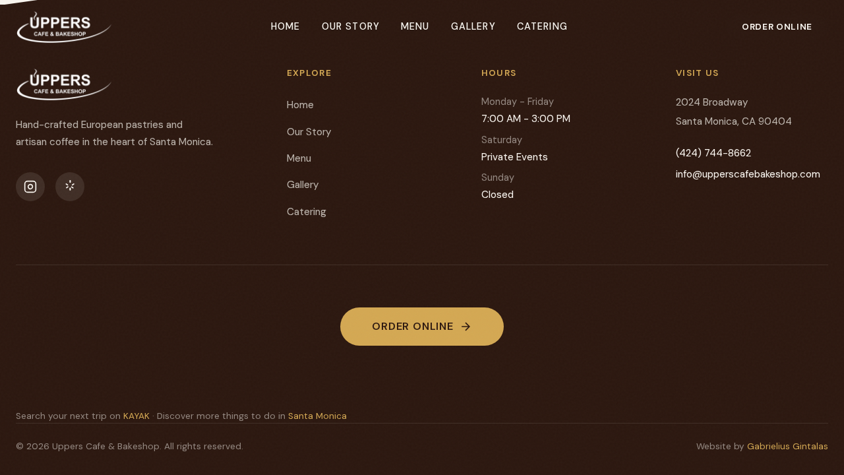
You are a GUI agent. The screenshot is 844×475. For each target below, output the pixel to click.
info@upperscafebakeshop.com (748, 174)
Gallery (473, 26)
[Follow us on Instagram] (30, 186)
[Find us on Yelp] (69, 186)
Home (286, 26)
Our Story (351, 26)
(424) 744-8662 (713, 153)
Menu (415, 26)
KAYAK (136, 416)
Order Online (777, 26)
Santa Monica (317, 416)
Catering (542, 26)
